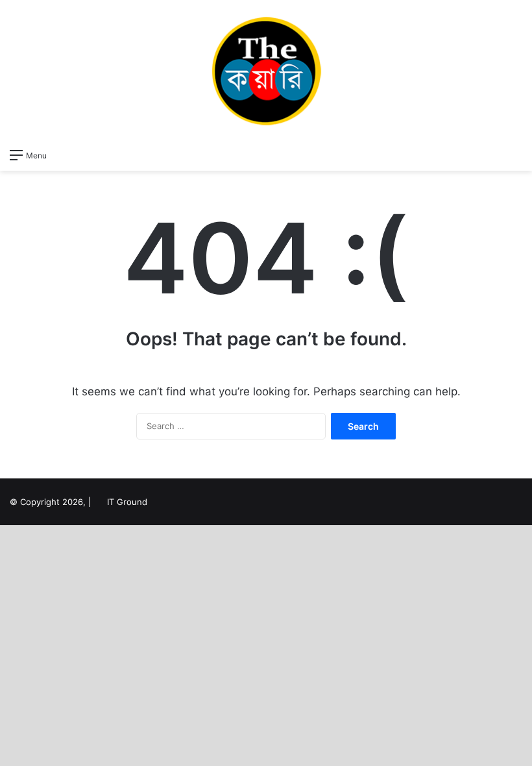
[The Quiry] (266, 70)
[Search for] (515, 154)
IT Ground (127, 502)
